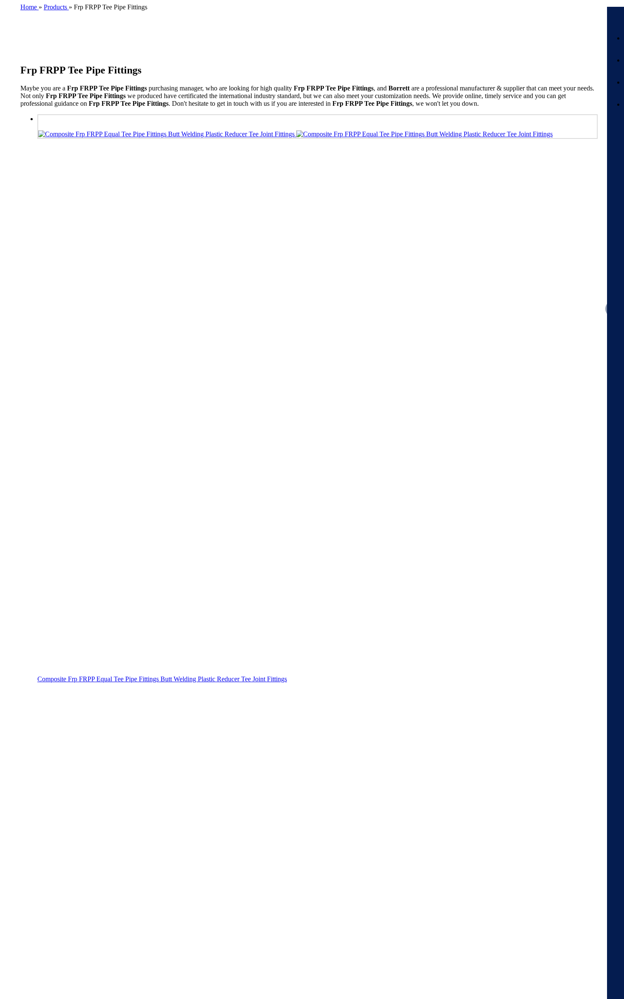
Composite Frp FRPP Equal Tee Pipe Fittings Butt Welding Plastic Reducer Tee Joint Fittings (162, 679)
